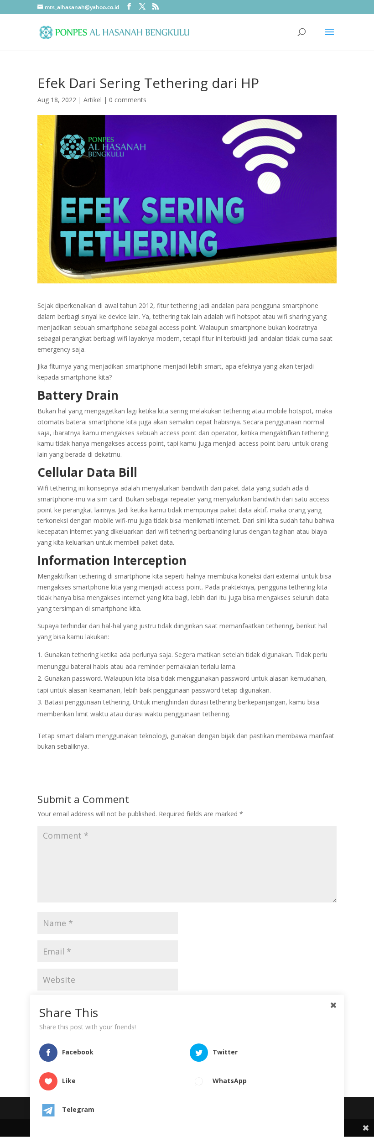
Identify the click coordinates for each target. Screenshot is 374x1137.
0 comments (127, 99)
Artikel (92, 99)
